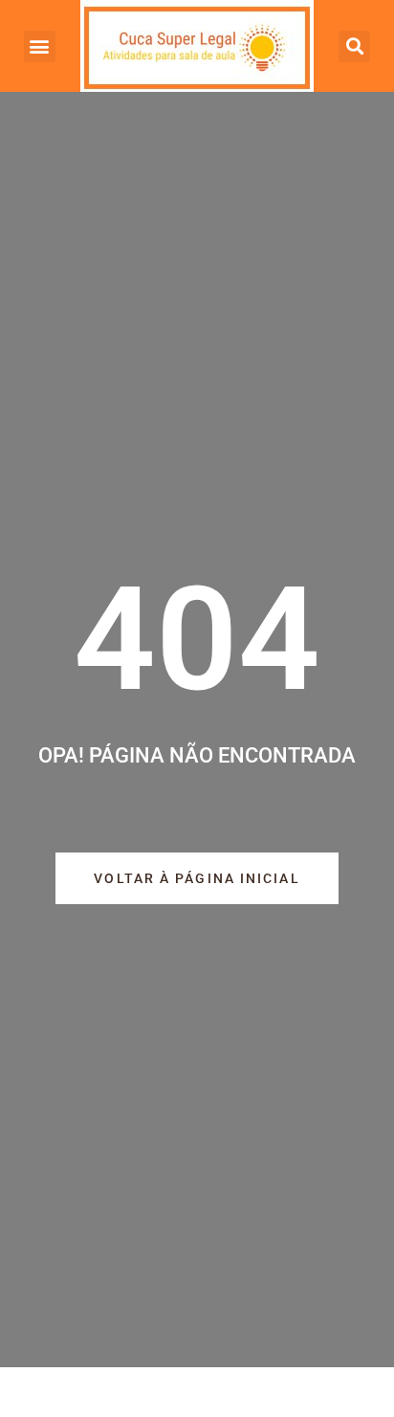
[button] (39, 46)
